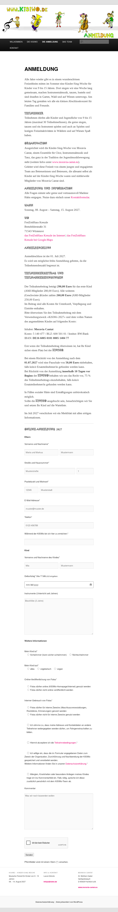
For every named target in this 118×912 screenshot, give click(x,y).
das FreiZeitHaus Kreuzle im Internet (44, 235)
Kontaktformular (80, 197)
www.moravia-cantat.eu (65, 162)
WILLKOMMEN (16, 41)
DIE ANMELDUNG (50, 41)
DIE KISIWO (32, 41)
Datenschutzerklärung (75, 763)
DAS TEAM (67, 41)
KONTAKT (14, 48)
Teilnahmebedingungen (65, 742)
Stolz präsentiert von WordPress (69, 902)
